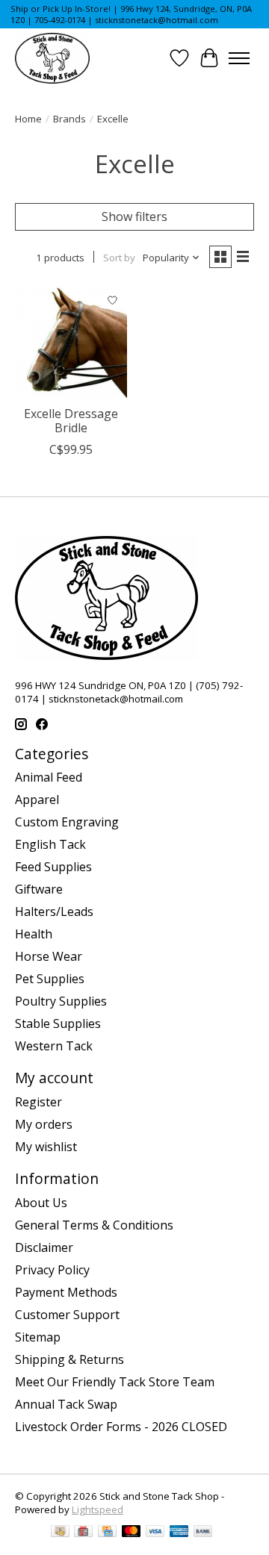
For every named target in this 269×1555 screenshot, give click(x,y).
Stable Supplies (58, 1023)
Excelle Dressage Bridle (71, 420)
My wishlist (46, 1146)
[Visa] (155, 1532)
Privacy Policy (52, 1270)
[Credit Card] (107, 1532)
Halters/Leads (54, 911)
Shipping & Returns (69, 1359)
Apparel (37, 799)
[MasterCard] (131, 1532)
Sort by (119, 257)
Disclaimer (44, 1247)
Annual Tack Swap (66, 1404)
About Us (41, 1202)
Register (38, 1102)
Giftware (39, 889)
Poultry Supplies (61, 1001)
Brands (69, 118)
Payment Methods (66, 1292)
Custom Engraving (67, 822)
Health (33, 934)
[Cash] (60, 1532)
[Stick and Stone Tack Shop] (52, 58)
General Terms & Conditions (94, 1225)
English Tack (50, 844)
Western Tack (54, 1046)
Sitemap (38, 1337)
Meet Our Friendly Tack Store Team (114, 1382)
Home (28, 118)
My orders (43, 1124)
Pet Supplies (49, 978)
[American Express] (179, 1532)
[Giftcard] (83, 1532)
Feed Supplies (53, 866)
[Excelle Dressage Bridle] (71, 342)
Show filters (134, 216)
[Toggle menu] (239, 58)
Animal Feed (48, 777)
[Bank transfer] (203, 1532)
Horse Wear (48, 956)
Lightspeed (97, 1509)
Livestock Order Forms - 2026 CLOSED (121, 1426)
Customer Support (67, 1314)
